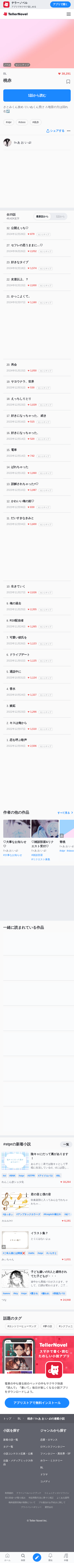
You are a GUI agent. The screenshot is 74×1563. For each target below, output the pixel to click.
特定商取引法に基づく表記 (41, 1498)
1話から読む (37, 95)
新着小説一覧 (10, 1439)
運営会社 (49, 1507)
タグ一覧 (8, 1446)
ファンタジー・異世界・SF (55, 1453)
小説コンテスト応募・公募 (18, 1453)
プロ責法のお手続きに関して (52, 1502)
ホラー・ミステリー (51, 1460)
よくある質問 (63, 1498)
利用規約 (9, 1493)
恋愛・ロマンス (49, 1439)
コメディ (45, 1481)
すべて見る (64, 812)
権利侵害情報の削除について (22, 1502)
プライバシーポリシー (31, 1507)
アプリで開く (60, 4)
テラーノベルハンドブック (28, 1493)
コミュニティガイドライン (56, 1493)
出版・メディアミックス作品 (18, 1462)
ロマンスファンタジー (52, 1446)
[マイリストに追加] (68, 81)
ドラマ (44, 1474)
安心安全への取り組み (15, 1498)
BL (41, 1467)
